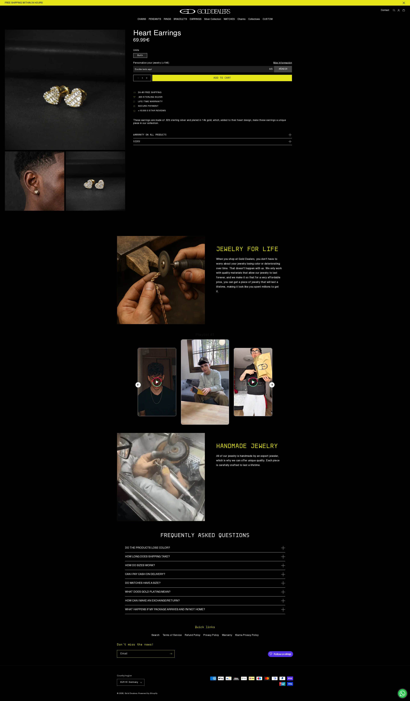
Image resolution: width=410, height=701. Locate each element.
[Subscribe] (170, 653)
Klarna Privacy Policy (247, 635)
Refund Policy (192, 635)
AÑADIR (283, 69)
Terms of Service (172, 635)
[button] (254, 19)
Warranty (227, 635)
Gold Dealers (131, 694)
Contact (385, 10)
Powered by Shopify (148, 694)
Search (156, 635)
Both (140, 55)
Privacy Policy (211, 635)
